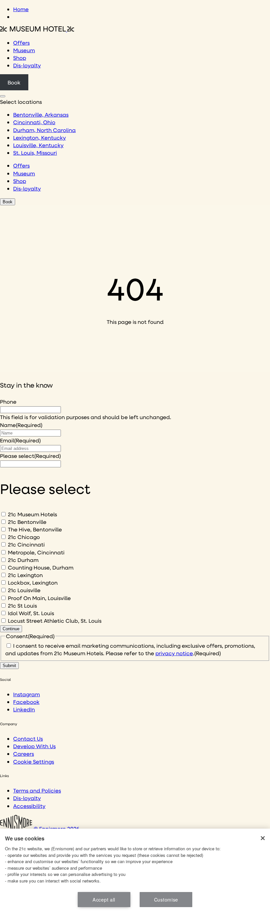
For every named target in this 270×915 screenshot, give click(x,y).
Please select (30, 455)
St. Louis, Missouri (35, 152)
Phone (8, 401)
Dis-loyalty (27, 65)
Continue (11, 628)
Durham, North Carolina (44, 129)
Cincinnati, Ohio (34, 122)
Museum (24, 50)
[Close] (263, 838)
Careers (23, 753)
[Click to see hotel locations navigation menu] (2, 96)
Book (14, 82)
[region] (135, 872)
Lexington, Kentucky (39, 137)
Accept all (104, 899)
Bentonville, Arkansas (40, 114)
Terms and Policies (37, 790)
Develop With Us (34, 746)
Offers (21, 42)
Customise (166, 899)
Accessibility (29, 805)
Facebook (26, 701)
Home (21, 9)
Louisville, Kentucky (38, 145)
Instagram (26, 694)
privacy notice (174, 653)
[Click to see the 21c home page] (37, 29)
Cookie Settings (33, 761)
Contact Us (28, 738)
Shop (19, 57)
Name (21, 424)
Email (20, 440)
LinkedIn (24, 709)
